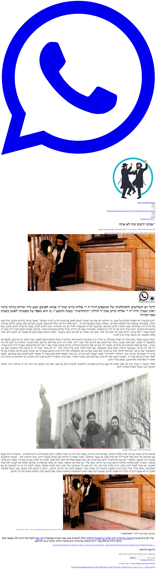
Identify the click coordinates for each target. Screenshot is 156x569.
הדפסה (152, 302)
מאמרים (150, 211)
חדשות (145, 211)
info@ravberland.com (82, 567)
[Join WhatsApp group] (78, 154)
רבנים (112, 211)
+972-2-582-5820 (96, 567)
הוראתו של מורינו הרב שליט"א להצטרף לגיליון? (110, 538)
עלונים (116, 211)
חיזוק (132, 211)
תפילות (140, 211)
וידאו (128, 211)
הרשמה (132, 558)
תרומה (153, 217)
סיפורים (136, 211)
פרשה (120, 211)
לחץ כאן (40, 538)
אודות (108, 211)
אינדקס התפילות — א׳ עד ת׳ (145, 567)
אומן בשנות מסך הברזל (125, 233)
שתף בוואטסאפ (143, 302)
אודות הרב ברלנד (130, 567)
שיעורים (124, 211)
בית (154, 211)
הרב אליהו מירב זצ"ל (111, 233)
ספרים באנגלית (107, 567)
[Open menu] (154, 209)
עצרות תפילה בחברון (118, 567)
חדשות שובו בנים (137, 233)
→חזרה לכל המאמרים (147, 219)
